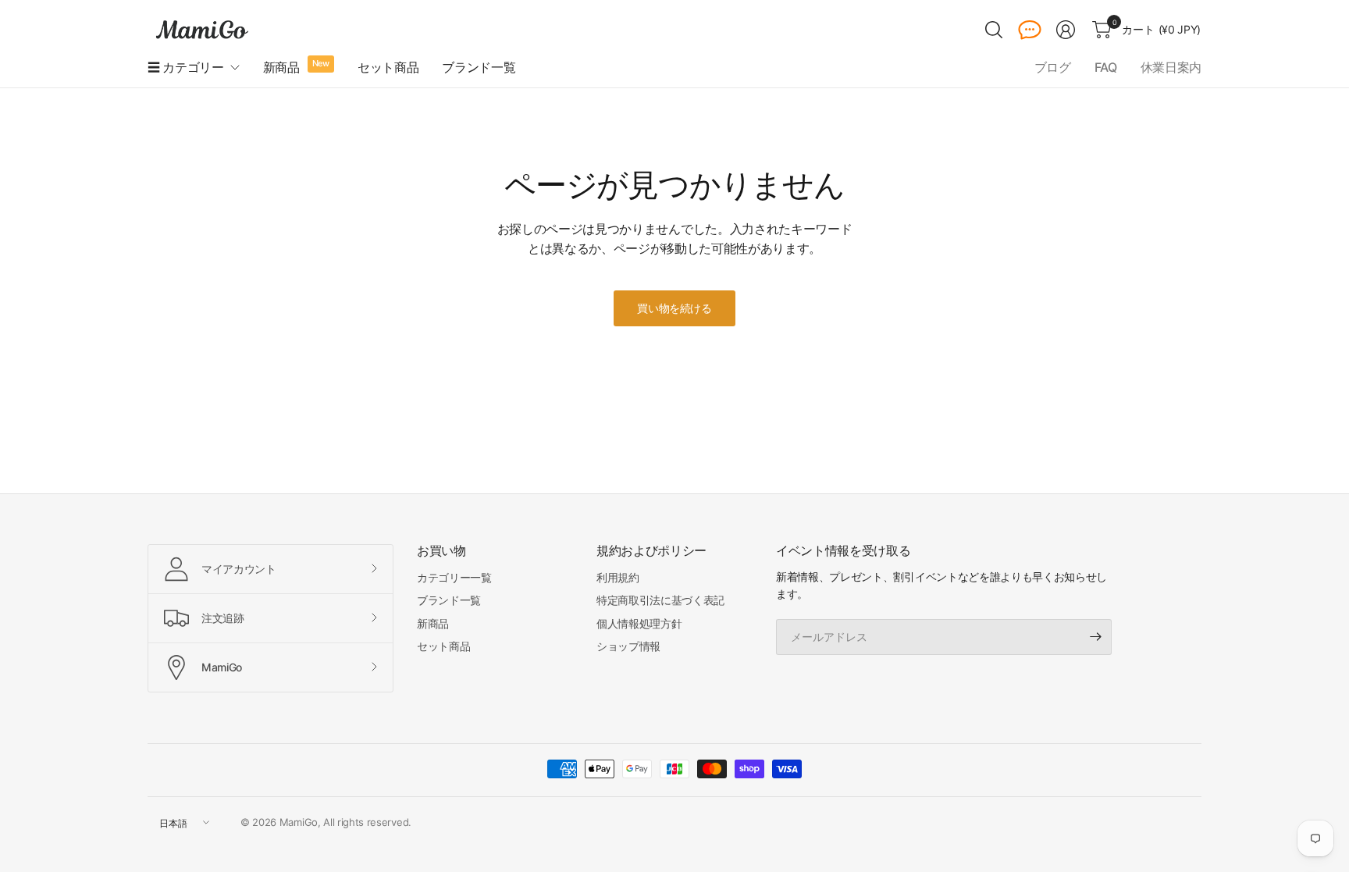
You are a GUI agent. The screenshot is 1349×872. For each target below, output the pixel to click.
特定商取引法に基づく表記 (660, 600)
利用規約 (617, 577)
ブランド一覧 (449, 600)
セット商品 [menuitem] (388, 67)
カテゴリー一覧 (454, 577)
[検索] (994, 30)
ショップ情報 (628, 646)
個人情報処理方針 (639, 623)
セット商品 (443, 646)
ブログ (1052, 67)
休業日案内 (1171, 67)
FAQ (1106, 67)
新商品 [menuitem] (281, 67)
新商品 (433, 623)
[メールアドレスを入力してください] (1096, 637)
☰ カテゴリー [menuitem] (186, 67)
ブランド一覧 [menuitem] (478, 67)
